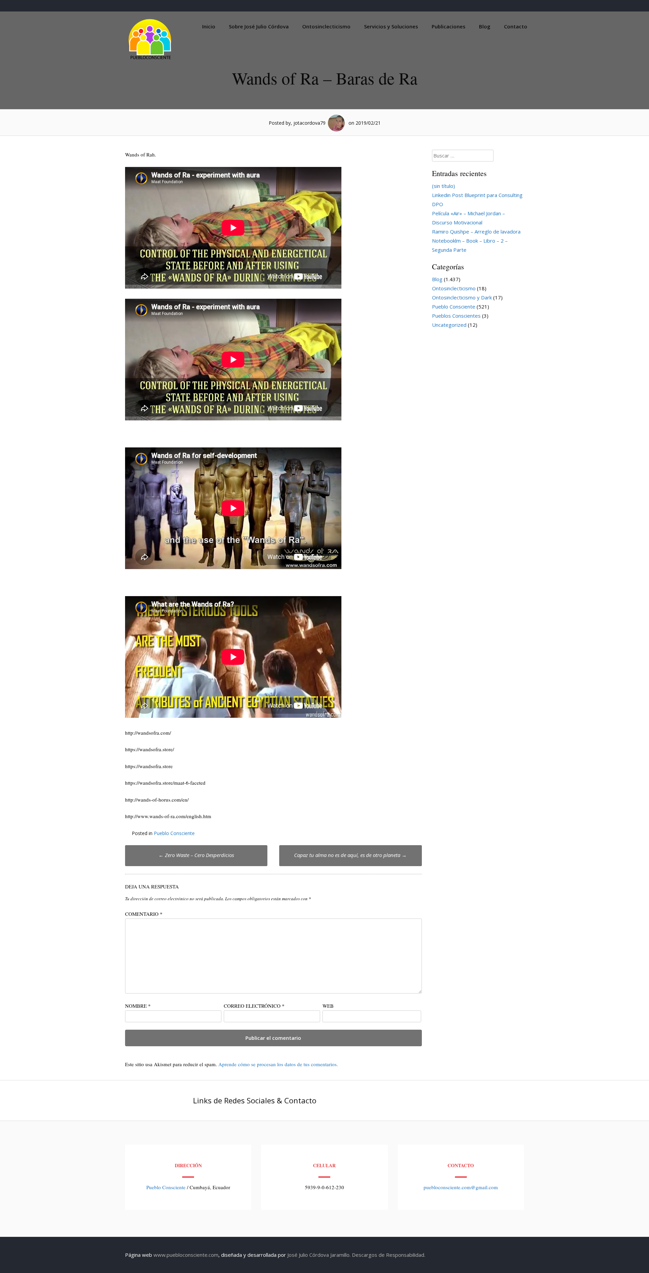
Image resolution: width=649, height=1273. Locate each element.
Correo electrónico (254, 1005)
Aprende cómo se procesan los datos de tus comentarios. (278, 1064)
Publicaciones (448, 26)
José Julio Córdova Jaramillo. (319, 1254)
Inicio (208, 26)
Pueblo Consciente (174, 833)
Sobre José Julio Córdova (259, 26)
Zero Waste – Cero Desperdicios (196, 855)
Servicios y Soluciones (391, 26)
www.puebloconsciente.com (185, 1254)
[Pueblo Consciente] (150, 59)
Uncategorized (449, 324)
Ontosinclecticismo (326, 26)
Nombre (138, 1005)
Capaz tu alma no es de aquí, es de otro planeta (350, 855)
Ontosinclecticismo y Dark (462, 297)
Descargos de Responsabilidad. (388, 1254)
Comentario (144, 913)
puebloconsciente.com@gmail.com (461, 1187)
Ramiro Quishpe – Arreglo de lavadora (476, 231)
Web (328, 1005)
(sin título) (443, 185)
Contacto (515, 26)
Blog (484, 26)
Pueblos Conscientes (456, 315)
